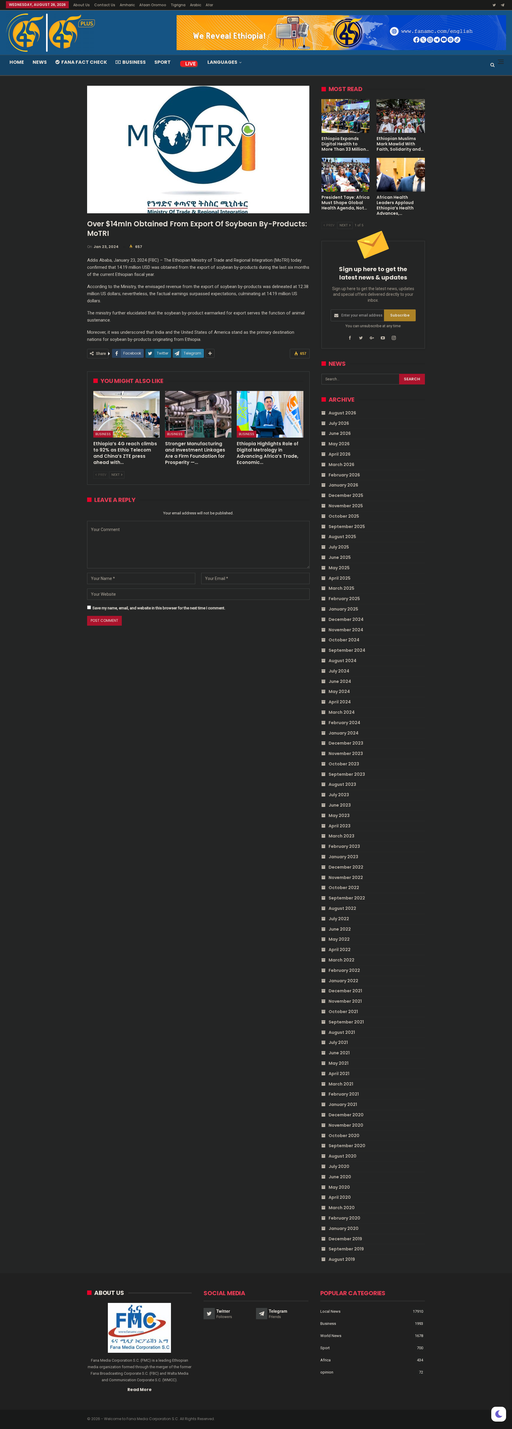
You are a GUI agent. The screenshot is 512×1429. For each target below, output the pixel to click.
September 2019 (346, 1249)
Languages (222, 62)
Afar (209, 4)
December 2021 (345, 991)
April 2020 (340, 1197)
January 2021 (343, 1104)
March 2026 (341, 465)
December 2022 (346, 867)
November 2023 (346, 753)
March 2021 (341, 1084)
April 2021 (339, 1074)
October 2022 (344, 888)
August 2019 (342, 1259)
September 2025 (347, 527)
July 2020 (339, 1166)
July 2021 (338, 1042)
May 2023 (339, 815)
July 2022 (339, 919)
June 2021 (339, 1053)
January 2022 (343, 981)
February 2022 (344, 970)
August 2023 (342, 784)
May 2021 (338, 1063)
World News (330, 1335)
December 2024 (346, 619)
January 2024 (344, 733)
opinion (326, 1372)
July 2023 (339, 795)
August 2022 (342, 908)
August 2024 (342, 661)
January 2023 (343, 857)
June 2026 (340, 433)
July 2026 (339, 423)
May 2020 (339, 1187)
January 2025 (343, 609)
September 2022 (347, 898)
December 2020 (346, 1115)
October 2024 (344, 640)
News (40, 62)
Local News (330, 1311)
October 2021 (343, 1012)
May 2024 (339, 691)
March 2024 (342, 712)
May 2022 (339, 939)
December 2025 (346, 495)
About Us (81, 4)
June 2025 (340, 557)
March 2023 (341, 836)
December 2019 (345, 1239)
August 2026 (342, 413)
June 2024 (340, 681)
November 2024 (346, 630)
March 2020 (342, 1208)
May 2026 (339, 444)
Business (134, 62)
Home (16, 62)
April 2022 (340, 950)
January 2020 (344, 1228)
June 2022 (340, 929)
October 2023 (344, 764)
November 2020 (346, 1125)
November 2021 (345, 1001)
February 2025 (344, 599)
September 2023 (347, 774)
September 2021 (346, 1022)
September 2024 (347, 650)
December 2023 (346, 743)
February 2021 (344, 1094)
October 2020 (344, 1136)
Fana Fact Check (84, 62)
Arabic (195, 4)
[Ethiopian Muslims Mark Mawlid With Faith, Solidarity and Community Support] (401, 116)
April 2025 (340, 578)
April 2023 (340, 826)
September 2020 (347, 1146)
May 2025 (339, 568)
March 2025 (341, 588)
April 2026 (340, 454)
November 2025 (346, 506)
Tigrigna (178, 4)
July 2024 (339, 671)
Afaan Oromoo (152, 4)
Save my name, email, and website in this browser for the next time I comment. (158, 608)
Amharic (127, 4)
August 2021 (342, 1032)
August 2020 (342, 1156)
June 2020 (340, 1177)
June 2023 (340, 805)
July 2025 (339, 547)
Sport (162, 62)
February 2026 (344, 475)
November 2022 (346, 877)
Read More (139, 1390)
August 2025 (342, 537)
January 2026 (343, 485)
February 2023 (344, 846)
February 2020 (344, 1218)
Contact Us (104, 4)
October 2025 (344, 516)
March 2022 (341, 960)
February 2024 (344, 723)
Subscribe (399, 315)
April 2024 (340, 702)
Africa (325, 1360)
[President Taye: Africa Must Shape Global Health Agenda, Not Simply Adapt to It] (345, 175)
